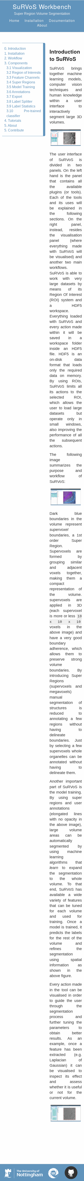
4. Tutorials (12, 120)
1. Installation (14, 53)
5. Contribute (14, 130)
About (42, 25)
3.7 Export (14, 96)
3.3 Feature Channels (23, 77)
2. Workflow (13, 58)
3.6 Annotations (18, 92)
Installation (34, 20)
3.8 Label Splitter (19, 101)
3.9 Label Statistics (20, 106)
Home (14, 20)
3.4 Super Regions (20, 82)
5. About (10, 125)
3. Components (16, 63)
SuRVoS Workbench (42, 6)
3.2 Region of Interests (23, 72)
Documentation (62, 20)
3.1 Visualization (19, 68)
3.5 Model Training (20, 87)
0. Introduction (15, 48)
